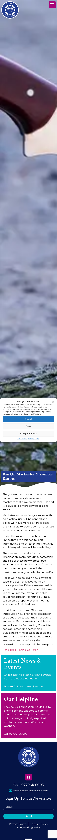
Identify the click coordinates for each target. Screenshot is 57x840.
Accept (28, 419)
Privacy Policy (33, 438)
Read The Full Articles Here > (21, 649)
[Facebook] (28, 777)
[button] (53, 401)
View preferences (28, 433)
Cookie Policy (22, 438)
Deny (28, 426)
